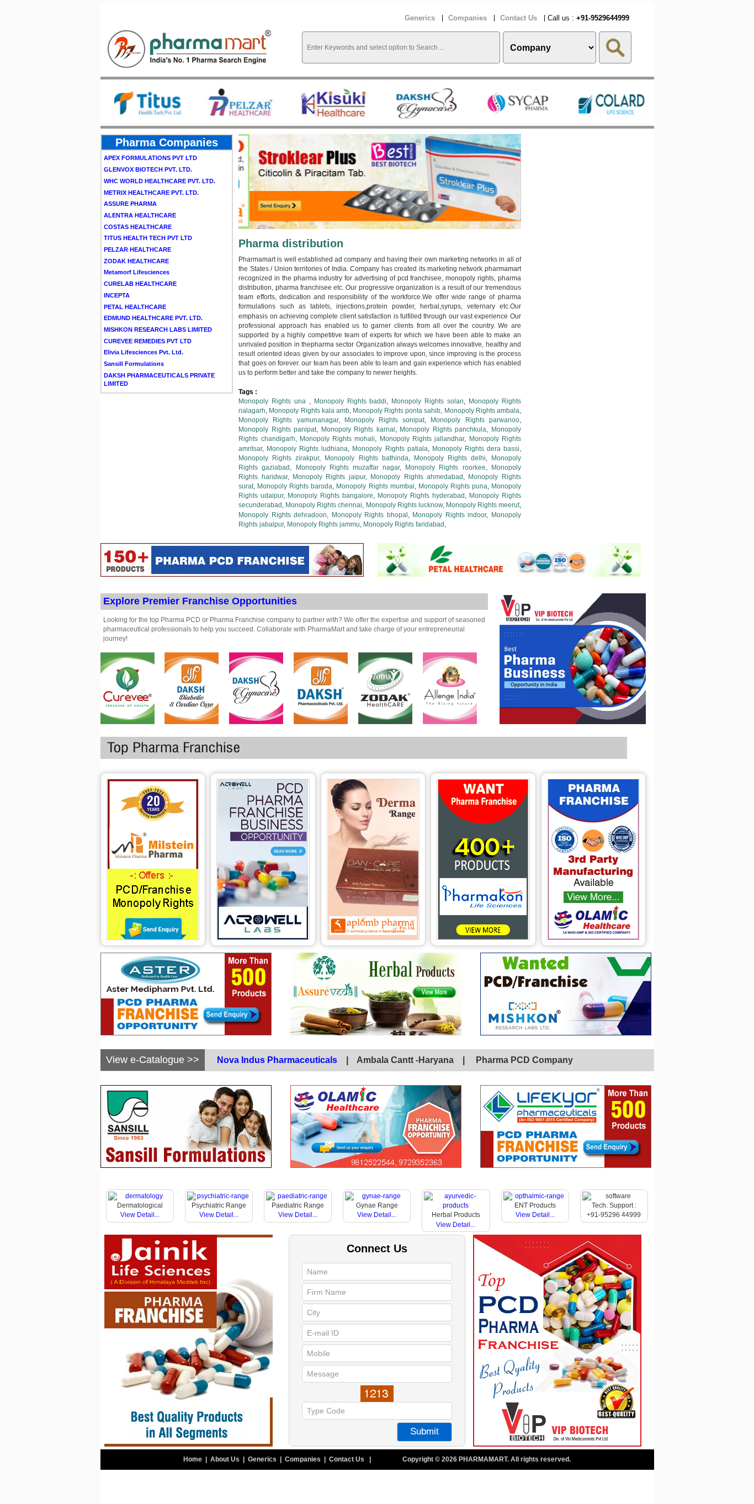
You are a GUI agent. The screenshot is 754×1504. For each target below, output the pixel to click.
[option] (146, 102)
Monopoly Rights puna (452, 486)
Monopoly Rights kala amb (309, 410)
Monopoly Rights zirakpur (278, 458)
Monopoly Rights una (273, 401)
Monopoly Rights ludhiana (307, 449)
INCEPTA (117, 270)
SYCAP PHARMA (128, 370)
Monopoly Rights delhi (450, 458)
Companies (467, 18)
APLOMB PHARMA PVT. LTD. (146, 382)
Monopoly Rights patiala (389, 449)
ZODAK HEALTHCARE (136, 236)
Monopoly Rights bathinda (366, 458)
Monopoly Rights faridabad (403, 524)
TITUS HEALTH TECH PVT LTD (148, 213)
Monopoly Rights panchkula (443, 429)
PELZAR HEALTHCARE (137, 224)
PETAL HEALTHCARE (135, 282)
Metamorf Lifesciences (136, 247)
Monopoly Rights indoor (449, 515)
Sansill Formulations (134, 339)
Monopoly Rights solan (427, 401)
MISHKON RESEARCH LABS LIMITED (158, 304)
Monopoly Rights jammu (323, 524)
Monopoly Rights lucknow (404, 505)
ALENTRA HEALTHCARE (140, 190)
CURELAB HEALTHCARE (140, 259)
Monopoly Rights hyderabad (421, 495)
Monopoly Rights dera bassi (475, 449)
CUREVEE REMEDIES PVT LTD (148, 316)
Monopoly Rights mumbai (375, 486)
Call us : (588, 18)
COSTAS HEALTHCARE (138, 202)
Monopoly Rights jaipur (329, 477)
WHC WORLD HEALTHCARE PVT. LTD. (159, 156)
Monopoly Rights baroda (294, 486)
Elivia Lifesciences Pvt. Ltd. (143, 327)
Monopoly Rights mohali (337, 439)
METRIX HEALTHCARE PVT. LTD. (151, 167)
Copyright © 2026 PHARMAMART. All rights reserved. (486, 1459)
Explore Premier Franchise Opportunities (200, 601)
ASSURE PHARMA (130, 179)
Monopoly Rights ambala (481, 410)
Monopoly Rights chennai (323, 505)
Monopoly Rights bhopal (370, 515)
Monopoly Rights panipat (277, 429)
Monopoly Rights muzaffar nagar (348, 467)
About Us (225, 1459)
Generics (420, 18)
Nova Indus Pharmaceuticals (277, 1060)
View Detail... (140, 1215)
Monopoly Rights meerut (482, 505)
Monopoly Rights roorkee (445, 467)
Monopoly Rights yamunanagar (288, 420)
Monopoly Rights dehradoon (282, 515)
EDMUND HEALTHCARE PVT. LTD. (153, 293)
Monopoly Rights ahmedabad (416, 477)
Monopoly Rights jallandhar (422, 439)
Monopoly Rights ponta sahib (396, 410)
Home (193, 1459)
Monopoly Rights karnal (358, 429)
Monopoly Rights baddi (350, 401)
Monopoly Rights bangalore (330, 495)
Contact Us (518, 18)
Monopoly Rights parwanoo (475, 420)
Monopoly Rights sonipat (384, 420)
